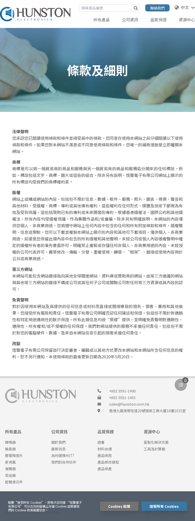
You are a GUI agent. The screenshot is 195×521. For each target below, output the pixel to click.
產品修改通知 (108, 462)
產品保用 (105, 455)
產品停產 (105, 468)
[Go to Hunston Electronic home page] (35, 14)
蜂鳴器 (10, 442)
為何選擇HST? (62, 455)
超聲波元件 (14, 481)
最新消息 (58, 448)
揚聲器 (10, 468)
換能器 (10, 448)
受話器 (10, 475)
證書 (101, 442)
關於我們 (58, 442)
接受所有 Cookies (164, 506)
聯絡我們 (157, 7)
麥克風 (10, 462)
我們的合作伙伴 (63, 462)
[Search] (136, 8)
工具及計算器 (154, 448)
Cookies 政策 (119, 506)
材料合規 (105, 448)
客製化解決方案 (156, 442)
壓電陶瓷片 (14, 455)
